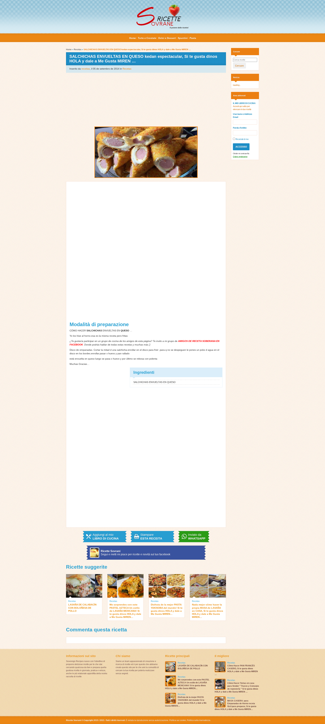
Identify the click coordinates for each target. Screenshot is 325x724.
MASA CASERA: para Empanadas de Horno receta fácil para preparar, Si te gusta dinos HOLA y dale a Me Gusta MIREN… (235, 705)
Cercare (239, 65)
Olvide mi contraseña (241, 153)
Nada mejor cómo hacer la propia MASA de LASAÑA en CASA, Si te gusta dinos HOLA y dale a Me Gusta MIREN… (207, 610)
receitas (85, 68)
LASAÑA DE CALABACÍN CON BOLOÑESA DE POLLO (82, 607)
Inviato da (196, 536)
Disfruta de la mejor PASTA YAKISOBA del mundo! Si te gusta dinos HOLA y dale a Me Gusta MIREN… (166, 609)
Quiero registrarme (240, 157)
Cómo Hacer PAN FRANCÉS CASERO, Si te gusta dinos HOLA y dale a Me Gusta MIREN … (236, 669)
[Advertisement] (146, 99)
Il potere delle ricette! (179, 28)
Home (132, 38)
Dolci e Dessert (167, 38)
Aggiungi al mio (106, 536)
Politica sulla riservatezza (198, 720)
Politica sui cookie (177, 720)
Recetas (77, 49)
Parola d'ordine (240, 128)
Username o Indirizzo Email (242, 115)
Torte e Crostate (147, 38)
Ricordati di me (241, 139)
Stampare (151, 536)
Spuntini (183, 38)
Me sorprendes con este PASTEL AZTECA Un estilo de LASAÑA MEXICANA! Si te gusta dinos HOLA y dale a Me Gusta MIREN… (125, 610)
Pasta (193, 38)
